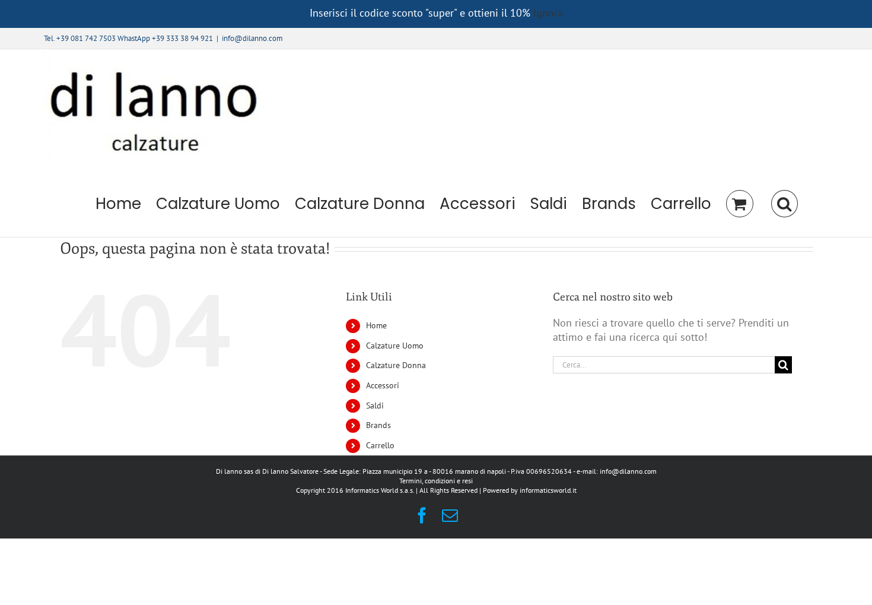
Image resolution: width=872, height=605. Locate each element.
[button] (784, 203)
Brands (378, 425)
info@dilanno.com (252, 38)
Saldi (375, 405)
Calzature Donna (396, 365)
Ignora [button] (548, 13)
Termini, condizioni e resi (436, 480)
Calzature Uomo (395, 345)
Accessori (382, 385)
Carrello (380, 445)
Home (376, 325)
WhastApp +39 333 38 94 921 (165, 38)
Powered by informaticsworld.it (530, 490)
